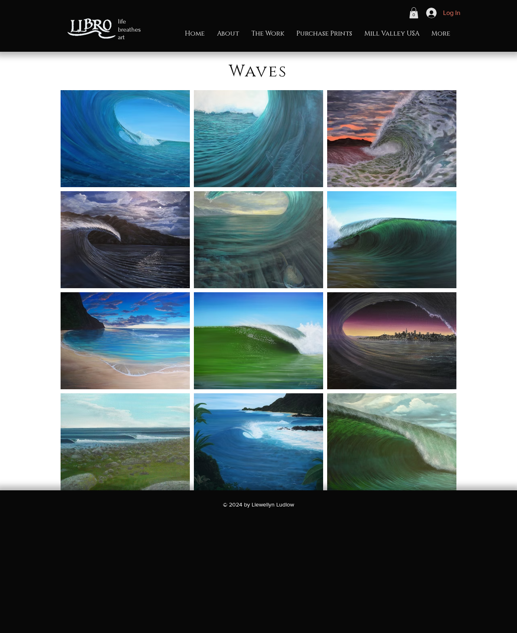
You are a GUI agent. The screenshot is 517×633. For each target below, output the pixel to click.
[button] (413, 12)
